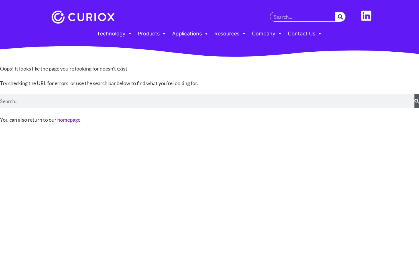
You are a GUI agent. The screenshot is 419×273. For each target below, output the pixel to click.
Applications (187, 34)
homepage (68, 120)
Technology (111, 34)
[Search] (340, 16)
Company (263, 34)
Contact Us (301, 34)
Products (149, 34)
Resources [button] (226, 34)
